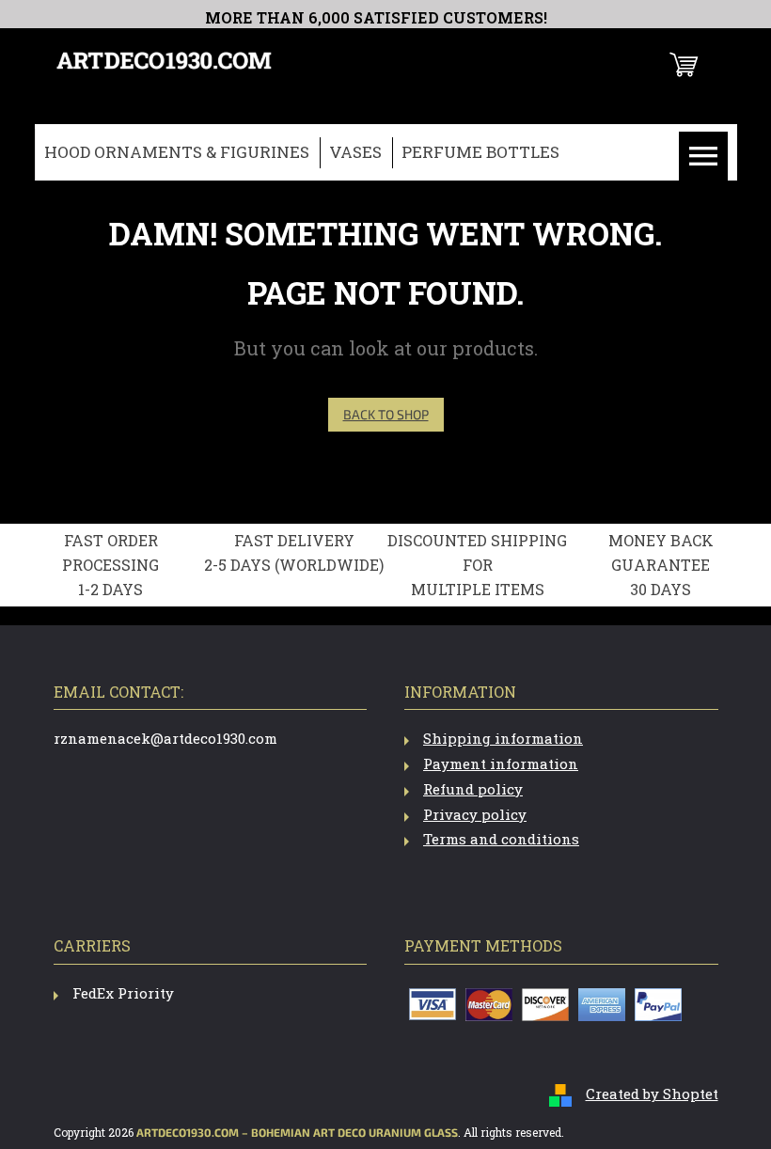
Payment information (500, 763)
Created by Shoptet (652, 1093)
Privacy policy (475, 814)
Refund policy (473, 788)
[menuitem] (177, 152)
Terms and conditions (501, 838)
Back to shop (386, 414)
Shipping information (503, 738)
